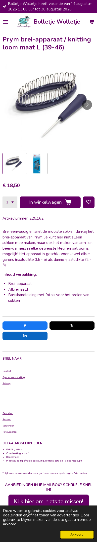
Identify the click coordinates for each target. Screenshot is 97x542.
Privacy (6, 383)
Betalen (6, 419)
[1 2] (9, 202)
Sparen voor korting (13, 377)
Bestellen (7, 413)
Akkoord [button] (77, 534)
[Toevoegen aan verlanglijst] (89, 202)
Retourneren (9, 432)
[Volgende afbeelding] (87, 105)
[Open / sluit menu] (5, 22)
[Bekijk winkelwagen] (91, 22)
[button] (13, 163)
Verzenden (8, 425)
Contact (6, 371)
